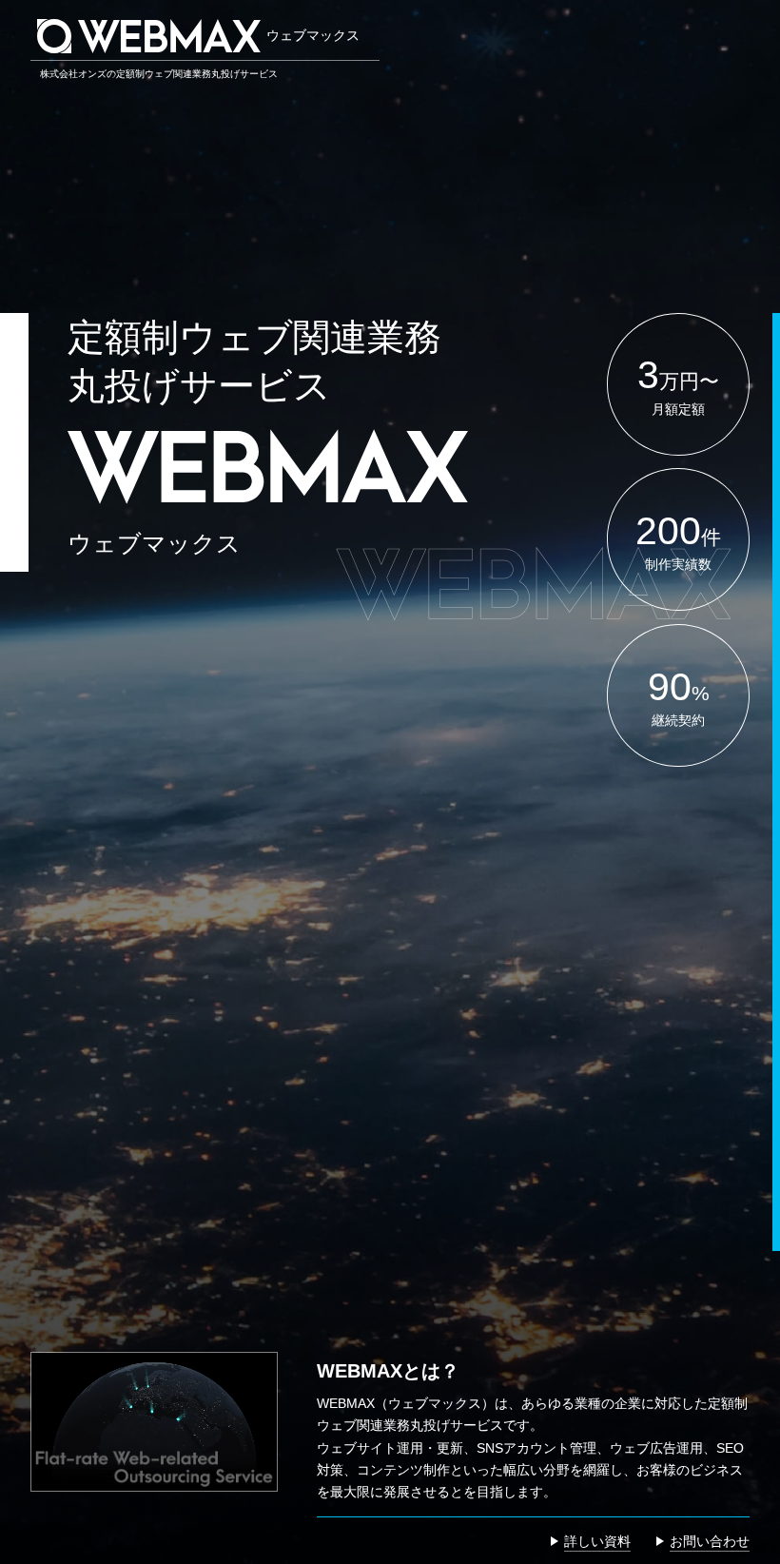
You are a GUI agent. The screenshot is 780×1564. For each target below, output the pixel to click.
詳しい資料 (597, 1542)
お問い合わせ (710, 1542)
